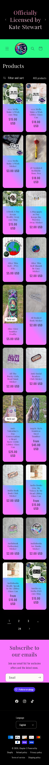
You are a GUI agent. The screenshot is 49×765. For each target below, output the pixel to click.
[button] (7, 48)
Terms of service (18, 757)
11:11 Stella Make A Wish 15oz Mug (13, 112)
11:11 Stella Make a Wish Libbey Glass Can (36, 113)
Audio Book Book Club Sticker (13, 493)
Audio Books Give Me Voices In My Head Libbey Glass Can (36, 490)
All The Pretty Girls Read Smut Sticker (13, 377)
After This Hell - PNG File (13, 266)
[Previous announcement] (6, 20)
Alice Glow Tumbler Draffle (13, 332)
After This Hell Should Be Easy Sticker (36, 267)
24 (19, 628)
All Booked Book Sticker (36, 319)
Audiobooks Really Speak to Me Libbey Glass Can (12, 587)
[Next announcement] (45, 20)
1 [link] (9, 621)
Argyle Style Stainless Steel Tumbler (36, 432)
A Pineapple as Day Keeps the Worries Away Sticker (36, 217)
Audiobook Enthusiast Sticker (13, 546)
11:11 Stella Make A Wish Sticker (13, 164)
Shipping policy (34, 757)
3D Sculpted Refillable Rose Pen (36, 171)
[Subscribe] (39, 677)
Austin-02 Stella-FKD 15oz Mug (36, 591)
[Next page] (29, 629)
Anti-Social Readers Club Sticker (36, 376)
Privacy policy (36, 752)
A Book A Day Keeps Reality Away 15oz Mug (12, 215)
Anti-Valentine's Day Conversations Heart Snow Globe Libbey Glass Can (13, 438)
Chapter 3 (23, 748)
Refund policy (21, 752)
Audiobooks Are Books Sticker (36, 546)
